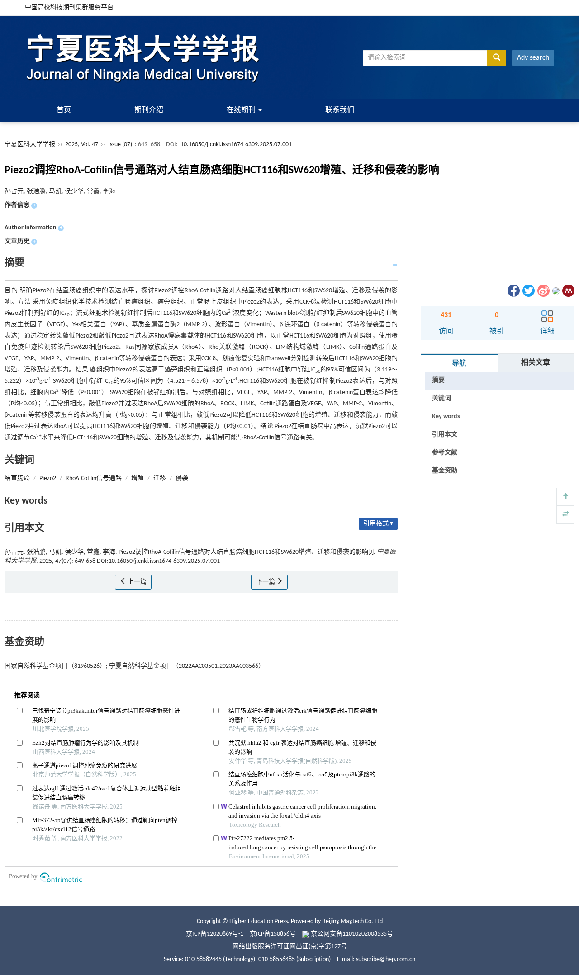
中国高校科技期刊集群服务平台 (69, 7)
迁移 (159, 478)
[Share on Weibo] (543, 290)
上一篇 (136, 582)
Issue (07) (120, 144)
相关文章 (535, 362)
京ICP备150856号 (273, 934)
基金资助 (444, 470)
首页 (64, 110)
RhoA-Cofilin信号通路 (94, 478)
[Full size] (565, 515)
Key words (446, 416)
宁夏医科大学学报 (30, 144)
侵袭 (182, 478)
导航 (459, 363)
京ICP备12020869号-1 (214, 934)
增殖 (137, 478)
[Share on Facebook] (513, 290)
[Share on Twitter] (528, 290)
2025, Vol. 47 (82, 144)
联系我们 (339, 110)
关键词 (441, 398)
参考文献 (444, 452)
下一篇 (266, 582)
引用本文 (444, 434)
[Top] (565, 497)
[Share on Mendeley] (567, 290)
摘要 (438, 380)
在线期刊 (242, 110)
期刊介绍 (148, 110)
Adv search (533, 58)
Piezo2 (47, 478)
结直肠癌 (17, 478)
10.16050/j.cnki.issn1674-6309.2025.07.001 (236, 144)
